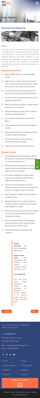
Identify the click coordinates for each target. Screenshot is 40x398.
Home (5, 361)
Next (34, 311)
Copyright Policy (25, 325)
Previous (6, 311)
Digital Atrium (24, 395)
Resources (7, 374)
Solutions (7, 370)
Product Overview (9, 365)
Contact (24, 374)
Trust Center (5, 325)
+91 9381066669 (12, 348)
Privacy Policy (14, 325)
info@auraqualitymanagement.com (17, 345)
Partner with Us (27, 365)
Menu (36, 2)
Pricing (24, 361)
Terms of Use (6, 327)
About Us (25, 370)
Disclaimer (14, 327)
